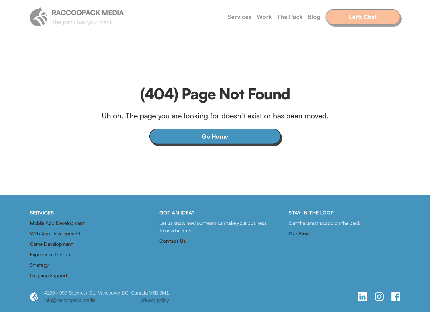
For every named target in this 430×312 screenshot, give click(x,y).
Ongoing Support (48, 275)
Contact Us (172, 241)
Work (264, 16)
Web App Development (55, 233)
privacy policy (155, 300)
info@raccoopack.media (70, 300)
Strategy (39, 265)
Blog (314, 16)
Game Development (51, 244)
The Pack (290, 16)
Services (240, 16)
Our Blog (299, 233)
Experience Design (50, 254)
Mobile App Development (57, 223)
